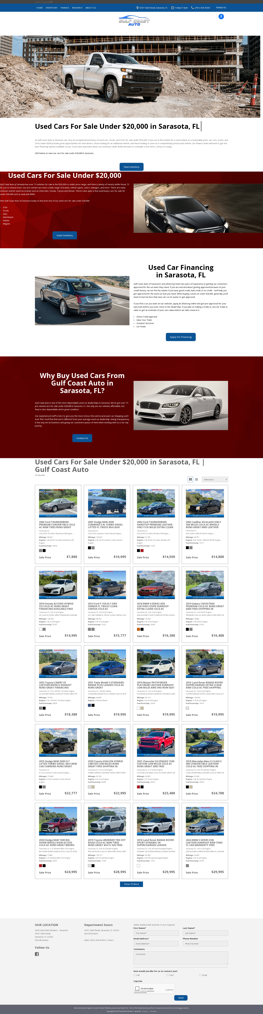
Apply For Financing (181, 337)
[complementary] (255, 1006)
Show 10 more (131, 884)
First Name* (140, 928)
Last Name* (189, 928)
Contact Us (82, 438)
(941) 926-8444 (97, 940)
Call (137, 975)
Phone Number (190, 938)
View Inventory (131, 166)
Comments (139, 949)
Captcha (138, 981)
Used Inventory (65, 235)
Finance (65, 7)
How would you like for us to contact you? (156, 971)
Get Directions (91, 933)
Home (39, 7)
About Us (90, 7)
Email (204, 975)
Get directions (41, 940)
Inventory (52, 7)
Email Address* (141, 938)
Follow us (221, 7)
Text (171, 975)
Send (180, 997)
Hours (110, 940)
